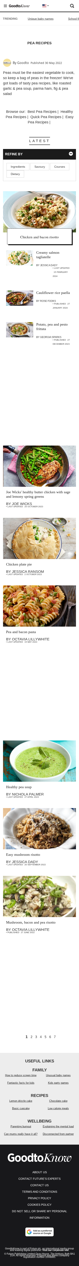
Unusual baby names (58, 1075)
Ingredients (18, 166)
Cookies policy (39, 1204)
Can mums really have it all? (20, 1133)
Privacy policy (39, 1198)
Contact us (39, 1185)
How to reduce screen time (20, 1075)
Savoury (39, 166)
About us (39, 1172)
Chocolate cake (58, 1100)
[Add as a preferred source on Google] (39, 1231)
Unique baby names (40, 18)
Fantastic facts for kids (20, 1082)
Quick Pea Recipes (45, 117)
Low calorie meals (58, 1108)
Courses (59, 166)
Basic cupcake (21, 1108)
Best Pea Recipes (42, 112)
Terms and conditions (39, 1191)
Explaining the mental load (58, 1126)
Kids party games (58, 1082)
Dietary (15, 174)
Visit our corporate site (55, 1250)
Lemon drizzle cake (20, 1100)
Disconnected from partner (58, 1133)
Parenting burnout (21, 1126)
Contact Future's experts (39, 1178)
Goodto (23, 62)
